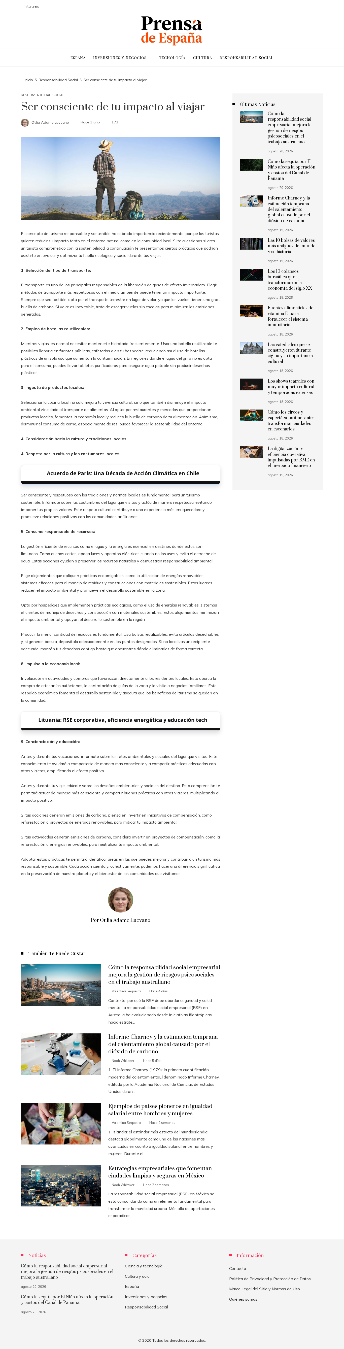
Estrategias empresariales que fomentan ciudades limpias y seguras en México (160, 1172)
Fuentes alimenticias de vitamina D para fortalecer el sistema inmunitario (290, 316)
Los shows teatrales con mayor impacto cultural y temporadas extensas (291, 387)
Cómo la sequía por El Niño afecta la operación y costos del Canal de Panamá (291, 170)
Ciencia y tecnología (143, 1265)
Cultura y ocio (137, 1276)
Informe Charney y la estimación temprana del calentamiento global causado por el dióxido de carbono (163, 1044)
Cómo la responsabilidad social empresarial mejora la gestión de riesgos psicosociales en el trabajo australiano (164, 975)
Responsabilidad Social (42, 95)
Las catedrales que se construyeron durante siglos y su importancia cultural (290, 353)
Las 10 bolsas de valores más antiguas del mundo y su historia (292, 246)
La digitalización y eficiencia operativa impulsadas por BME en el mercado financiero (291, 457)
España (132, 1286)
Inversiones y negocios (146, 1296)
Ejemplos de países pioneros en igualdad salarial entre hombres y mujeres (160, 1110)
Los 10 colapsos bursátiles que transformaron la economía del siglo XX (290, 280)
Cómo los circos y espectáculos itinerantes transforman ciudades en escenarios (291, 421)
